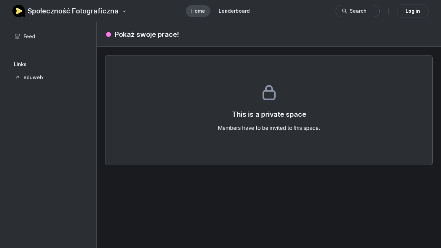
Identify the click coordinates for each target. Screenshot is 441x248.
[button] (48, 77)
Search (358, 11)
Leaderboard (234, 11)
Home (198, 11)
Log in (413, 11)
